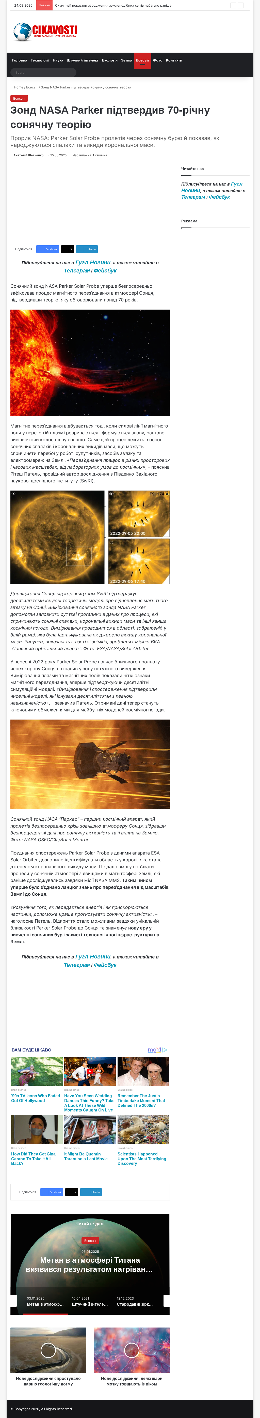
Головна (19, 60)
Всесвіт (143, 60)
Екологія (110, 60)
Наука (58, 60)
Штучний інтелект (83, 60)
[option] (92, 1264)
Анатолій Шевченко (28, 155)
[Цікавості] (46, 31)
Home (18, 87)
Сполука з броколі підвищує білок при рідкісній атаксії (99, 5)
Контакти (174, 60)
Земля (126, 60)
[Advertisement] (90, 201)
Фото (157, 60)
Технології (40, 60)
